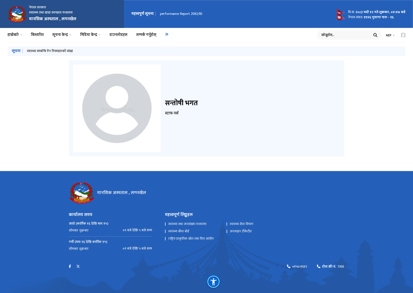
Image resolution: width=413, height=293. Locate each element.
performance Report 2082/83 (181, 14)
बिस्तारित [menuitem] (37, 35)
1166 (333, 266)
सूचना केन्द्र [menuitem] (60, 35)
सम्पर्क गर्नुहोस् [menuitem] (146, 35)
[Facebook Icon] (403, 35)
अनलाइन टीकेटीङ (241, 231)
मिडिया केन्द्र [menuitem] (88, 35)
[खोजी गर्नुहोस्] (375, 35)
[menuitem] (166, 34)
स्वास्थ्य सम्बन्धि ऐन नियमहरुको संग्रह (50, 51)
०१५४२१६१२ (299, 266)
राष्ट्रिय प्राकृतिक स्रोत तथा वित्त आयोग (191, 239)
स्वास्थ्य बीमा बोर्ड (178, 231)
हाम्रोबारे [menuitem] (13, 35)
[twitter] (78, 267)
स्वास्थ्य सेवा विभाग (241, 224)
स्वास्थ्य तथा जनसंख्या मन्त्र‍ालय (187, 224)
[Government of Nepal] (17, 14)
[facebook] (70, 267)
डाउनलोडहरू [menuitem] (118, 35)
